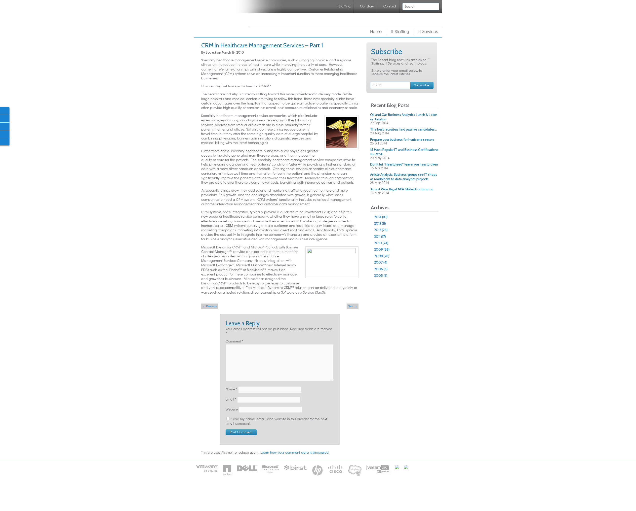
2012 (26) (381, 230)
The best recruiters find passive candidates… (403, 129)
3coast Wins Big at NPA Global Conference (401, 189)
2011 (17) (380, 236)
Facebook (4, 110)
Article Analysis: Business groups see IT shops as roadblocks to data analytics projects (403, 176)
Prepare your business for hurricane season (402, 139)
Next (352, 306)
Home (376, 32)
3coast (218, 19)
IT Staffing (343, 6)
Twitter (4, 118)
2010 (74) (381, 243)
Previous (209, 306)
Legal (334, 491)
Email (231, 399)
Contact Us (314, 491)
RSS (425, 52)
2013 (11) (380, 223)
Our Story (367, 6)
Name (231, 389)
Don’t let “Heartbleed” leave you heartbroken (404, 164)
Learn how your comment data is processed (294, 452)
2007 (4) (380, 262)
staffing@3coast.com (340, 498)
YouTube (4, 141)
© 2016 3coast (356, 491)
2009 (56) (382, 249)
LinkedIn (4, 126)
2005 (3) (380, 275)
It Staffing (291, 491)
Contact (389, 6)
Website (232, 409)
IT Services (428, 32)
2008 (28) (381, 256)
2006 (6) (381, 269)
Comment (234, 341)
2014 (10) (381, 217)
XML (409, 51)
